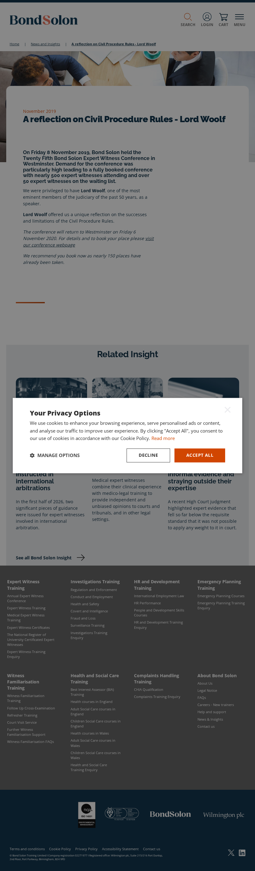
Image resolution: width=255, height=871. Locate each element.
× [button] (228, 409)
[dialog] (127, 435)
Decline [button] (148, 455)
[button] (55, 455)
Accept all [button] (199, 455)
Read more (163, 438)
